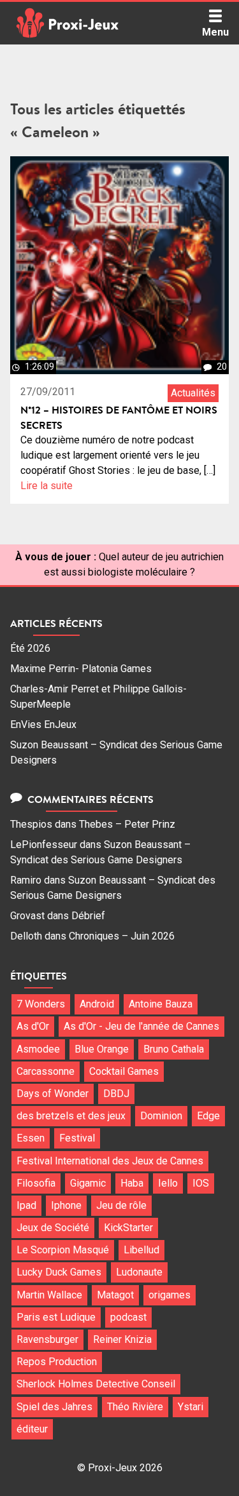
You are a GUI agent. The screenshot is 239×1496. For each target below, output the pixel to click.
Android (97, 1004)
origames (169, 1295)
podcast (128, 1317)
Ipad (26, 1205)
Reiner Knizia (122, 1339)
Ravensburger (47, 1339)
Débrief (88, 916)
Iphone (66, 1205)
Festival (77, 1138)
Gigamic (88, 1183)
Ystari (190, 1407)
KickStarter (128, 1228)
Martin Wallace (49, 1295)
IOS (200, 1183)
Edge (208, 1116)
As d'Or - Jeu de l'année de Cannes (141, 1026)
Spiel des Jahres (54, 1407)
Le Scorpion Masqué (63, 1250)
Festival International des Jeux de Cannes (110, 1161)
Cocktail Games (124, 1071)
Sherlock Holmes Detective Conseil (96, 1384)
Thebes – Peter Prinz (127, 824)
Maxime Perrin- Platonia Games (81, 669)
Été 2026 (30, 648)
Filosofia (36, 1183)
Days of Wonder (53, 1094)
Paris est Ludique (56, 1317)
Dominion (161, 1116)
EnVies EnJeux (43, 724)
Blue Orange (102, 1049)
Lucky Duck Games (59, 1272)
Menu (215, 32)
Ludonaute (139, 1272)
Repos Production (57, 1362)
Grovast (27, 916)
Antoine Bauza (160, 1004)
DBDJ (116, 1094)
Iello (168, 1183)
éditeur (32, 1429)
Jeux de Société (53, 1228)
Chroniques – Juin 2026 (122, 936)
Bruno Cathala (173, 1049)
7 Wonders (41, 1004)
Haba (131, 1183)
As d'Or (33, 1026)
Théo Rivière (135, 1407)
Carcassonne (46, 1071)
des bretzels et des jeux (71, 1116)
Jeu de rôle (121, 1205)
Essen (31, 1138)
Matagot (115, 1295)
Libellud (141, 1250)
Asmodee (38, 1049)
